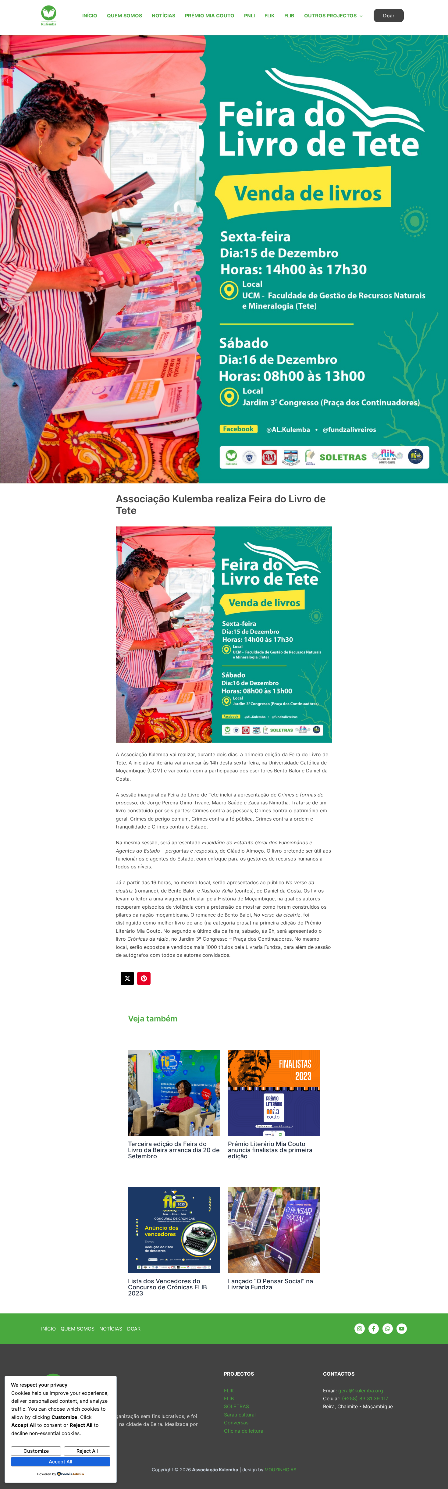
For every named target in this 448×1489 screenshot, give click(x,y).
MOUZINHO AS (281, 1470)
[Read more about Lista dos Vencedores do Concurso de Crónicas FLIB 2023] (174, 1222)
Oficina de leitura (243, 1431)
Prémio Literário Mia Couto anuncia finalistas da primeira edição (270, 1150)
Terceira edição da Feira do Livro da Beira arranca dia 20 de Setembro (174, 1150)
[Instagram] (359, 1328)
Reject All (87, 1451)
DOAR (133, 1329)
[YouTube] (401, 1328)
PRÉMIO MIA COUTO (209, 15)
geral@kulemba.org (360, 1390)
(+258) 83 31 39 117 (364, 1398)
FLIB (289, 15)
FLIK (270, 15)
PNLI (249, 15)
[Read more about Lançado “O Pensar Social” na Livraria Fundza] (274, 1222)
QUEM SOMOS (124, 15)
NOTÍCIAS (163, 15)
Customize (36, 1451)
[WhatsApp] (387, 1328)
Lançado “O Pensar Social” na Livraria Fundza (270, 1284)
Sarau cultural (240, 1415)
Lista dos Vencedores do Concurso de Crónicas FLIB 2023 (167, 1287)
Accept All (60, 1462)
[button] (360, 15)
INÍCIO (89, 15)
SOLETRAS (236, 1406)
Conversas (236, 1423)
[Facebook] (373, 1328)
